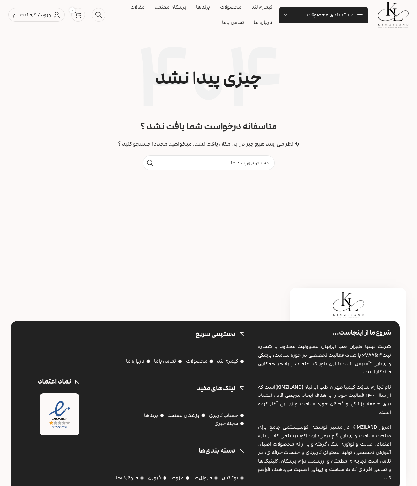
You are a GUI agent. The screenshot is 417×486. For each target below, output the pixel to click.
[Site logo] (393, 14)
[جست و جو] (98, 14)
